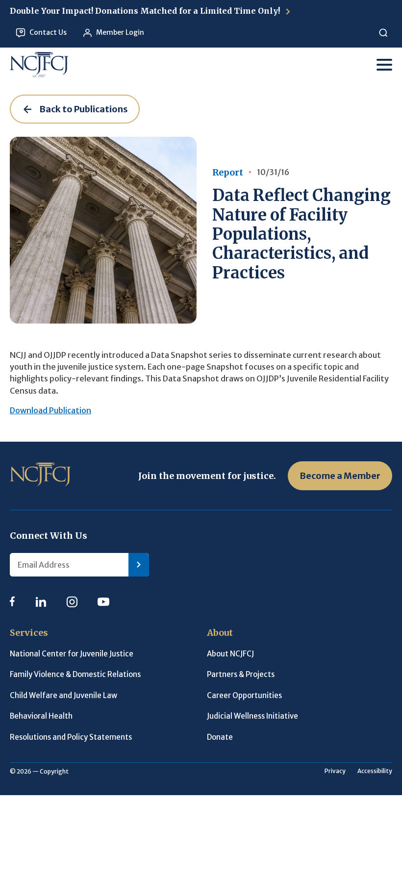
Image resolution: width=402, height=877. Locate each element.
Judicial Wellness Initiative (252, 716)
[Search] (383, 33)
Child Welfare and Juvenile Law (63, 695)
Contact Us (48, 32)
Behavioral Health (41, 716)
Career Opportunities (244, 695)
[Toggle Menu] (384, 65)
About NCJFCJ (230, 653)
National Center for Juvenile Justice (71, 653)
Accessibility (374, 771)
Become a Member (340, 475)
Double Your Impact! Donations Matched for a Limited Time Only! (146, 11)
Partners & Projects (241, 674)
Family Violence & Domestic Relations (75, 674)
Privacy (335, 771)
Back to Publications (83, 109)
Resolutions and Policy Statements (71, 737)
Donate (220, 737)
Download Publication (50, 410)
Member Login (120, 32)
